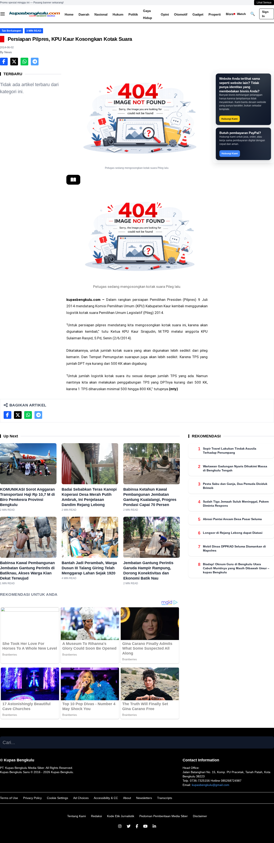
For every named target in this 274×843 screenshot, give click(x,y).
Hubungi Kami (229, 119)
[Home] (34, 14)
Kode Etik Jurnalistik (120, 816)
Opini (165, 14)
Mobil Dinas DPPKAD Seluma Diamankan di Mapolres (234, 548)
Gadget (197, 14)
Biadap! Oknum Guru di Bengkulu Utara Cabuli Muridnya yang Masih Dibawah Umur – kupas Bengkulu (236, 568)
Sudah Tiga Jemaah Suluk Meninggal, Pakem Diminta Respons (236, 503)
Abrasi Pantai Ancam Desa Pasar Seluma (232, 519)
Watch (241, 14)
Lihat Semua (264, 2)
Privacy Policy (32, 798)
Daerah (84, 14)
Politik (133, 14)
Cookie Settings (57, 798)
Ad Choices (81, 798)
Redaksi (96, 816)
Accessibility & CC (106, 798)
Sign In (265, 14)
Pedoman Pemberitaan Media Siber (163, 816)
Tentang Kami (76, 816)
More (230, 14)
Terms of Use (9, 798)
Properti (214, 14)
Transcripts (164, 798)
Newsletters (144, 798)
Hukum (118, 14)
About (127, 798)
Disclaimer (200, 816)
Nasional (100, 14)
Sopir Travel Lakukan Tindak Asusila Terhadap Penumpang (229, 450)
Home (69, 14)
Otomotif (180, 14)
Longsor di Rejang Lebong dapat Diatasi (232, 532)
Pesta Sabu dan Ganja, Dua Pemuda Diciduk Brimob (235, 486)
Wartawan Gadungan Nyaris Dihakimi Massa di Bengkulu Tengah (235, 468)
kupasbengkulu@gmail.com (210, 785)
